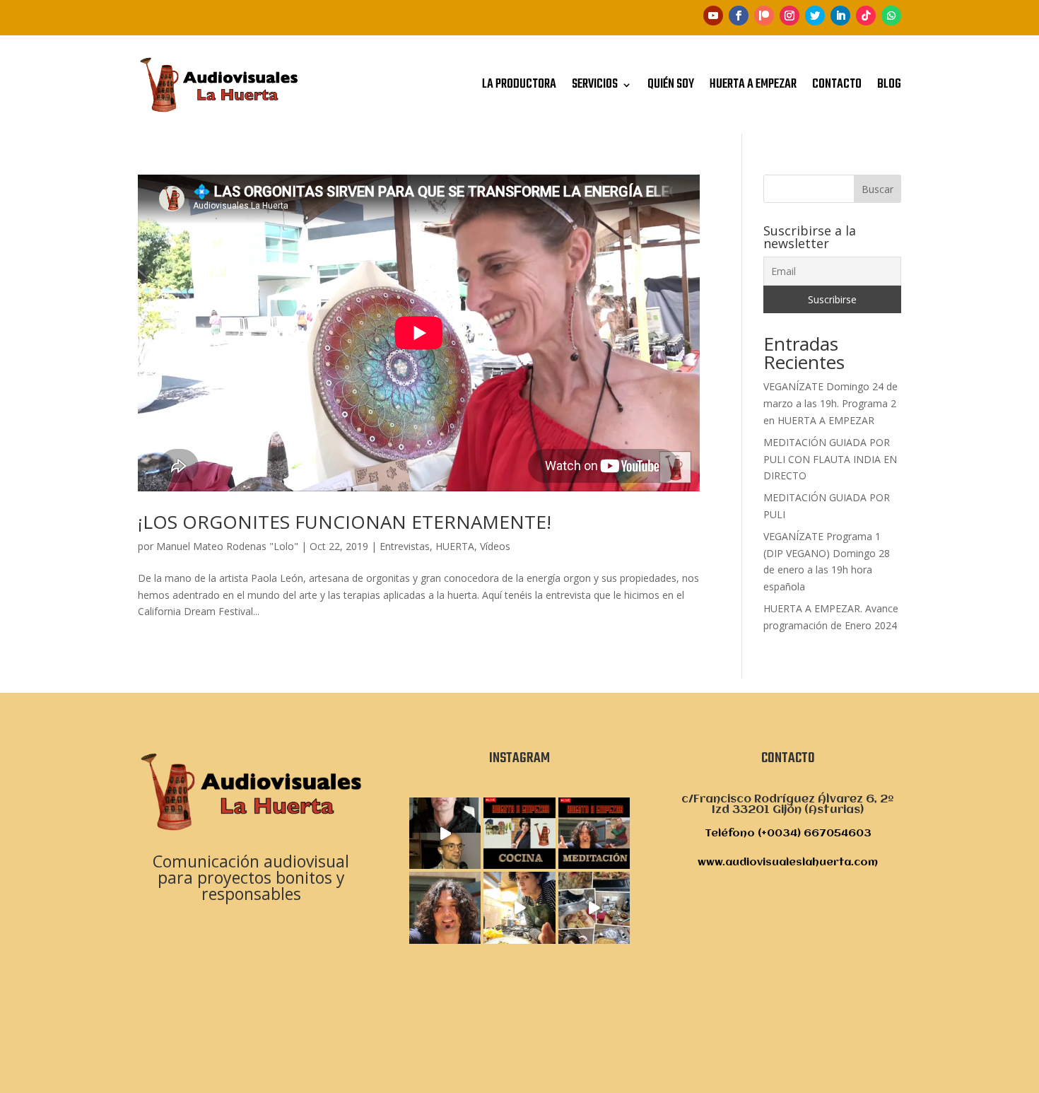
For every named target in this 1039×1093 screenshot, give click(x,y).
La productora (519, 84)
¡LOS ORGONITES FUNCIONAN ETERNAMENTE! (344, 521)
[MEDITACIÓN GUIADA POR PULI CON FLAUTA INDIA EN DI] (445, 833)
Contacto (837, 84)
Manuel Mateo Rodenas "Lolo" (227, 546)
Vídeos (495, 546)
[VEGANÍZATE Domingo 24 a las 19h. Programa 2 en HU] (519, 833)
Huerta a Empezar (753, 84)
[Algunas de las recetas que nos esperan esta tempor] (594, 907)
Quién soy (670, 84)
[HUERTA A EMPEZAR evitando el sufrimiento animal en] (519, 907)
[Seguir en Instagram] (789, 15)
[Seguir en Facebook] (739, 15)
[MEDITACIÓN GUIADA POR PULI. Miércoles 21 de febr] (445, 907)
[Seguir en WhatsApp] (891, 15)
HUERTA (454, 546)
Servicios (595, 84)
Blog (889, 84)
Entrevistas (405, 546)
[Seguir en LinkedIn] (840, 15)
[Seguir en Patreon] (764, 15)
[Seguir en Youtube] (713, 15)
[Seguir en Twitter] (815, 15)
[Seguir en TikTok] (866, 15)
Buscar (877, 189)
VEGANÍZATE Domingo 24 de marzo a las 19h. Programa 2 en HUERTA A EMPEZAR (830, 403)
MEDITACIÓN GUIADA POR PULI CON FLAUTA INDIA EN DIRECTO (830, 459)
